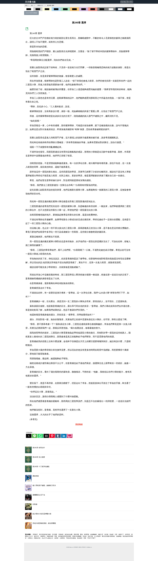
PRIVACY (84, 547)
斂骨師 (56, 538)
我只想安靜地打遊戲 (45, 534)
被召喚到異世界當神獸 (65, 536)
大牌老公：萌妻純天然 (34, 538)
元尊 (116, 534)
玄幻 (32, 5)
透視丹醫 (76, 534)
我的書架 (123, 2)
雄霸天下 (121, 534)
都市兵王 (37, 536)
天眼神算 (61, 534)
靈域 (81, 534)
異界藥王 (35, 534)
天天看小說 (30, 2)
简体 (131, 2)
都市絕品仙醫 (69, 534)
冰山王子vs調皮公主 (48, 538)
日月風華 (54, 534)
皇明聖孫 (86, 534)
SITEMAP (76, 547)
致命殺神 (80, 538)
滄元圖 (106, 534)
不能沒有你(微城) (71, 538)
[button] (28, 436)
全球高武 (127, 534)
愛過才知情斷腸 (77, 536)
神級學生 (43, 536)
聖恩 (55, 536)
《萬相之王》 (40, 5)
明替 (85, 538)
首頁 (26, 5)
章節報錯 (79, 424)
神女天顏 (90, 536)
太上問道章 (97, 536)
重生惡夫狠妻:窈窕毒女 (108, 536)
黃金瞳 (112, 534)
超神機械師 (93, 534)
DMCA (80, 547)
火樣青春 (62, 538)
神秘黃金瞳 (50, 536)
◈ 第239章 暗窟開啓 (31, 13)
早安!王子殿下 (91, 538)
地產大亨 (101, 534)
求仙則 (85, 536)
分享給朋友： (30, 432)
